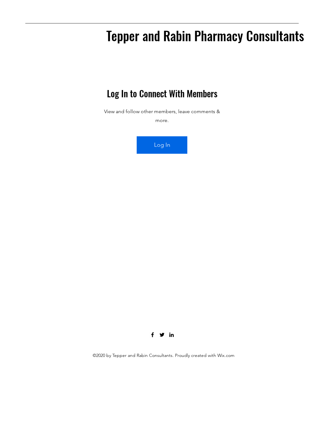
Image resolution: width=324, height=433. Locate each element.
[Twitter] (162, 335)
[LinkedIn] (171, 335)
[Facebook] (152, 335)
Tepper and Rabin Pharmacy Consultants (205, 35)
